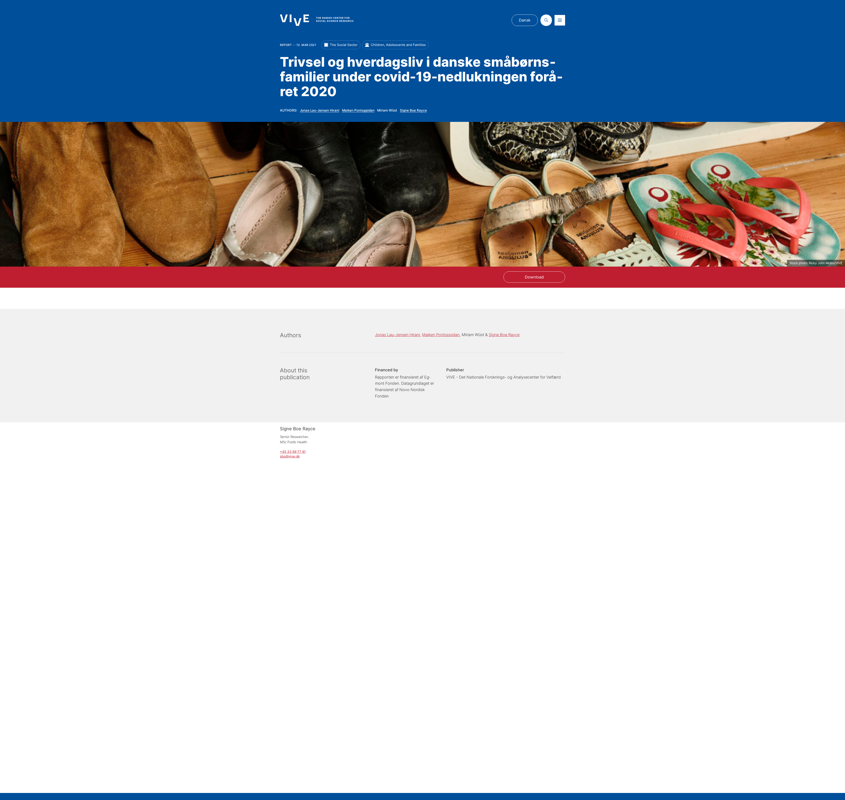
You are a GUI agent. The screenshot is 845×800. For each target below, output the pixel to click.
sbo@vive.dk (290, 456)
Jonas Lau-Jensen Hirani (319, 110)
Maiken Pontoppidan (358, 110)
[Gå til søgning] (546, 20)
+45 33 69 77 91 (293, 452)
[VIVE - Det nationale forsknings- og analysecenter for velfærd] (321, 20)
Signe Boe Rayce (413, 110)
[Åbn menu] (560, 20)
